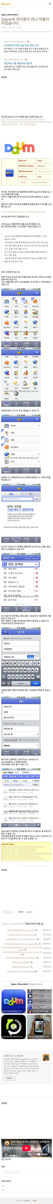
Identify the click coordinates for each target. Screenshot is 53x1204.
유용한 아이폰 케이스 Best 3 (21, 967)
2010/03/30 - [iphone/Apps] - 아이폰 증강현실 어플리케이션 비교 (23, 858)
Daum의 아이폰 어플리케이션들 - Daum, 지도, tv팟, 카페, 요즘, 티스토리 (22, 948)
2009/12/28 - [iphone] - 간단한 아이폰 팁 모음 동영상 (19, 849)
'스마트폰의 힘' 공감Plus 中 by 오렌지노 (21, 935)
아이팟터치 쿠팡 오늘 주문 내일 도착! (21, 45)
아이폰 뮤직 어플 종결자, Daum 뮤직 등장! (20, 930)
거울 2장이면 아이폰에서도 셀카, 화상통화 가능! (20, 958)
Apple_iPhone (9, 923)
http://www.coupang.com (15, 42)
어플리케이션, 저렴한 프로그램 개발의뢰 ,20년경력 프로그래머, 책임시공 (26, 68)
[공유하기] (9, 912)
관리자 (35, 1201)
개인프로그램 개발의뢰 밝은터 (18, 63)
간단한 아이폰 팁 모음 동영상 (21, 962)
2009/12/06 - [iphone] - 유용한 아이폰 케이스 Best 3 (18, 851)
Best (21, 923)
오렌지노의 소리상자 (13, 1055)
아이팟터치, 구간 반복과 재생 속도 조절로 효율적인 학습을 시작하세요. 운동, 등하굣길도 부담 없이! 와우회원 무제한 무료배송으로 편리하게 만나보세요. (26, 50)
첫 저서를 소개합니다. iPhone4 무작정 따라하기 (20, 939)
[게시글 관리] (12, 912)
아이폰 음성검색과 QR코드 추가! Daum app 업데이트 (21, 944)
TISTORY (27, 1201)
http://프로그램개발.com (13, 60)
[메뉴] (50, 4)
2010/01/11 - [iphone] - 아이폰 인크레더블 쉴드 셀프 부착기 (21, 856)
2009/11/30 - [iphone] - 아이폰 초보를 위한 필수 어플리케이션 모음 (23, 847)
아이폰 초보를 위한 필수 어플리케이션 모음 (20, 971)
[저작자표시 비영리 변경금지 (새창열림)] (29, 912)
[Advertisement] (26, 95)
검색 (49, 1172)
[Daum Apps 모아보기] (40, 182)
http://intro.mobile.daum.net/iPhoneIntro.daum (23, 211)
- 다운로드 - (23, 182)
